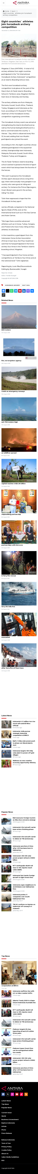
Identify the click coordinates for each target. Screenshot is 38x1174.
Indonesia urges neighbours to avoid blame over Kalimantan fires (24, 887)
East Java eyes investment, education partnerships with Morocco (16, 544)
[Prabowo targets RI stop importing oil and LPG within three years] (6, 1032)
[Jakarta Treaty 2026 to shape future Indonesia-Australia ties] (6, 1003)
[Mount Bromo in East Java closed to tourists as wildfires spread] (19, 440)
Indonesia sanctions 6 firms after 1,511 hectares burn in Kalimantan (23, 848)
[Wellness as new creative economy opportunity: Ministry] (6, 763)
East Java (26, 285)
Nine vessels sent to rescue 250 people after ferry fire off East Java (16, 667)
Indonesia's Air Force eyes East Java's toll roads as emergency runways (17, 390)
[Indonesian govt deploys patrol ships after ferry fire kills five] (19, 593)
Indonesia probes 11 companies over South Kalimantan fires (21, 897)
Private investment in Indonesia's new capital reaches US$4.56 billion (16, 483)
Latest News (6, 716)
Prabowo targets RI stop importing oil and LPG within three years (23, 1031)
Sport (13, 11)
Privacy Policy (6, 1147)
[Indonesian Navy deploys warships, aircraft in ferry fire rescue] (19, 563)
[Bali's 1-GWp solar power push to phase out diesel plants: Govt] (6, 744)
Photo (3, 1130)
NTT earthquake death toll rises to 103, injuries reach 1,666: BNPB (23, 868)
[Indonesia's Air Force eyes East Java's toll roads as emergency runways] (19, 378)
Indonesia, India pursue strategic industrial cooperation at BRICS (21, 733)
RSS (2, 1160)
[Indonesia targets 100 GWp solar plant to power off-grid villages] (6, 754)
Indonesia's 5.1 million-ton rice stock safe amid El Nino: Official (24, 723)
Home (7, 11)
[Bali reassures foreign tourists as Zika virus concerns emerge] (6, 821)
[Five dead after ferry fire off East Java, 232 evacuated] (19, 624)
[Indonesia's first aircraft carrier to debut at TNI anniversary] (6, 839)
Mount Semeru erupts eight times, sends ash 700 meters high (17, 421)
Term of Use (6, 1143)
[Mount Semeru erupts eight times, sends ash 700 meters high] (19, 409)
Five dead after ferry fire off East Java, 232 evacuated (18, 636)
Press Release (6, 1133)
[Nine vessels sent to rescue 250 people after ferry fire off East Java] (19, 655)
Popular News (7, 812)
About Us (4, 1153)
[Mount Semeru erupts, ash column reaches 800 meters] (19, 317)
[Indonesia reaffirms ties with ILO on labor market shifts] (6, 994)
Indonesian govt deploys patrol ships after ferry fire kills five (18, 606)
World (3, 1116)
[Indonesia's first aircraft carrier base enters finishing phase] (6, 830)
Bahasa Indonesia (8, 1140)
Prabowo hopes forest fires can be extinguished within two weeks (23, 1050)
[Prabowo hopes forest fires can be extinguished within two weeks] (6, 1051)
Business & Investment (10, 1119)
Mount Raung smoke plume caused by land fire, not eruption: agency (18, 360)
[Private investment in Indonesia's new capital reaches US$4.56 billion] (19, 470)
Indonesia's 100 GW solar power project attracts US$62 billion (24, 858)
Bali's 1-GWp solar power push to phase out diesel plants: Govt (24, 743)
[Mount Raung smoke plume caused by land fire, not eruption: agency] (19, 347)
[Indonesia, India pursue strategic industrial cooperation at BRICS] (6, 734)
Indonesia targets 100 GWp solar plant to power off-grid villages (23, 753)
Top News (5, 956)
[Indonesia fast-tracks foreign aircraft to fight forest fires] (6, 878)
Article (3, 1126)
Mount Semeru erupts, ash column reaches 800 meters (18, 329)
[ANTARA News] (21, 3)
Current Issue (6, 1113)
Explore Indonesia (8, 1123)
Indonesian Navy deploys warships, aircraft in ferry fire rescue (18, 575)
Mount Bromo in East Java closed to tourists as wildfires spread (18, 452)
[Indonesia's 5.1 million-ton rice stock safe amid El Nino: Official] (6, 724)
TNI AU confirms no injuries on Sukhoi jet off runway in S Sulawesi (24, 906)
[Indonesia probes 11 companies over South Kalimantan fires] (6, 897)
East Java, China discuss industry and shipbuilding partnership (16, 513)
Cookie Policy (6, 1150)
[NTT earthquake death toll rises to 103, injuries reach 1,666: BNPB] (6, 868)
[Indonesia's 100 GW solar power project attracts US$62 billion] (6, 859)
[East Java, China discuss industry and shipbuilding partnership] (19, 501)
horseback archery (12, 285)
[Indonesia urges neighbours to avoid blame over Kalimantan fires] (6, 888)
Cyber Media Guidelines (10, 1157)
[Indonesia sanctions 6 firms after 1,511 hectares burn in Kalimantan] (6, 849)
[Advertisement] (19, 693)
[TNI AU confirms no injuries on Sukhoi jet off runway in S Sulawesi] (6, 907)
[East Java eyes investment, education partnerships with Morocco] (19, 532)
